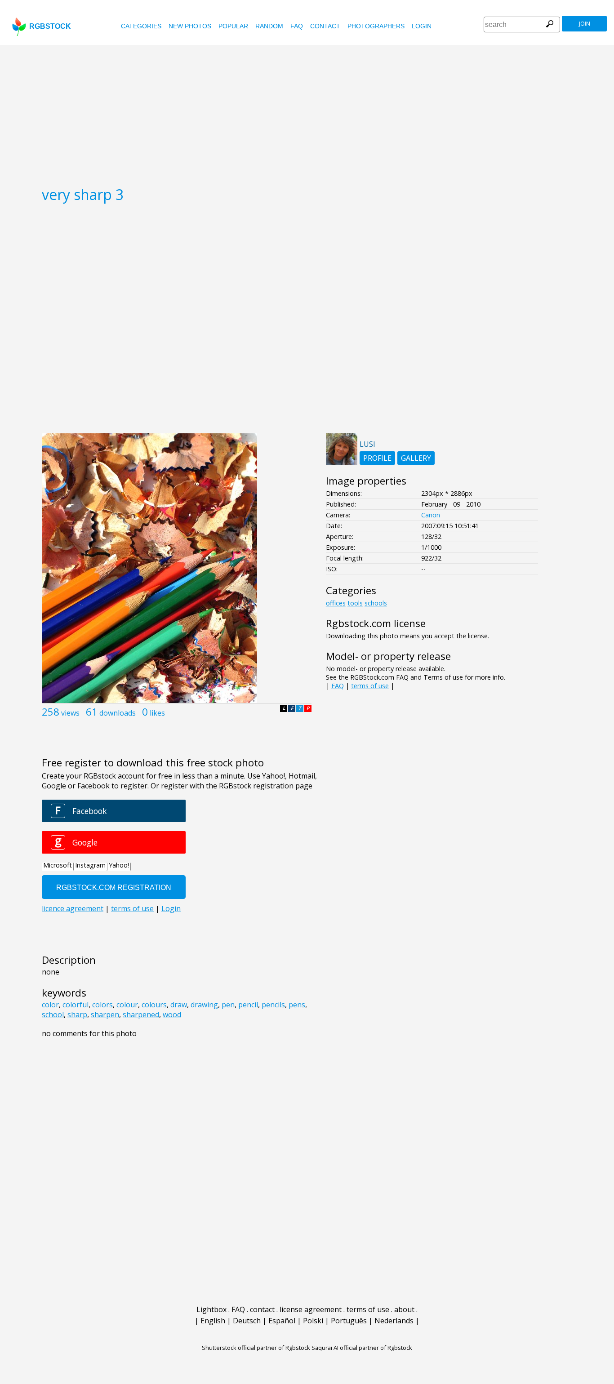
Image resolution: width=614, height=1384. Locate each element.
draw (178, 1005)
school (53, 1014)
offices (336, 603)
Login (422, 26)
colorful (75, 1005)
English (212, 1321)
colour (127, 1005)
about (404, 1309)
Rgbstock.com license (376, 623)
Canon (430, 515)
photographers (376, 26)
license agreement (311, 1309)
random (269, 26)
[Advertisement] (307, 112)
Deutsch (247, 1321)
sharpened (141, 1014)
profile (377, 458)
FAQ (296, 26)
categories (141, 26)
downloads (117, 713)
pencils (273, 1005)
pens (297, 1005)
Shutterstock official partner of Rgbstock (256, 1348)
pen (228, 1005)
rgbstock (50, 26)
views (70, 713)
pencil (248, 1005)
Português (349, 1321)
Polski (313, 1321)
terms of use (370, 685)
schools (376, 603)
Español (281, 1321)
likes (157, 713)
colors (102, 1005)
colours (154, 1005)
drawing (204, 1005)
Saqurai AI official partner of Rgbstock (361, 1348)
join (584, 23)
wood (172, 1014)
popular (233, 26)
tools (355, 603)
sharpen (105, 1014)
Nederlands (394, 1321)
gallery (416, 458)
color (50, 1005)
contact (325, 26)
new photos (190, 26)
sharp (77, 1014)
